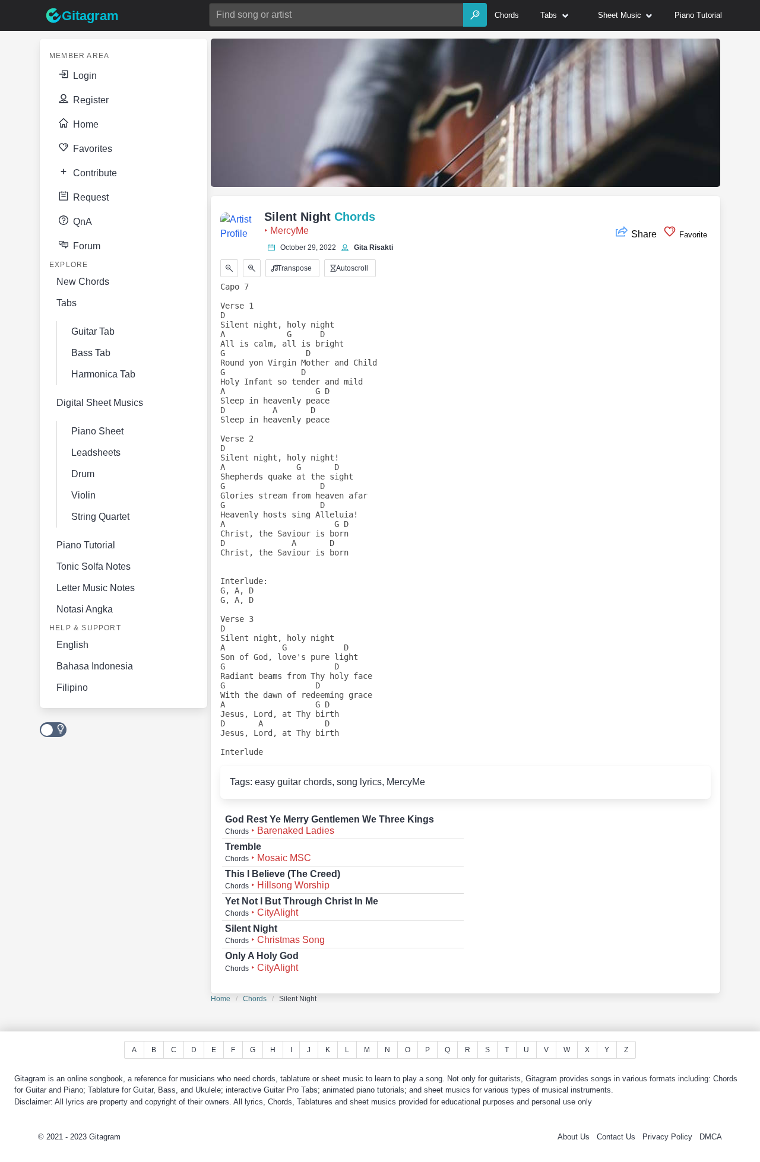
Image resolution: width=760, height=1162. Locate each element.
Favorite (692, 234)
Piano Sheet (97, 431)
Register (90, 100)
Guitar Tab (93, 331)
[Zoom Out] (229, 268)
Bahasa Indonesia (94, 666)
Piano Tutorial (85, 545)
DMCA (710, 1136)
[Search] (475, 15)
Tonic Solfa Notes (93, 566)
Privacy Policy (667, 1136)
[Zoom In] (252, 268)
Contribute (94, 173)
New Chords (82, 282)
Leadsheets (96, 452)
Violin (83, 495)
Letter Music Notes (95, 588)
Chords (255, 999)
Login (84, 76)
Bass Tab (90, 353)
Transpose (294, 268)
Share (644, 234)
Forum (85, 246)
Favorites (91, 149)
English (72, 645)
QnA (81, 222)
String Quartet (100, 517)
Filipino (72, 687)
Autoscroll (351, 268)
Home (85, 124)
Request (90, 197)
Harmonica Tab (103, 374)
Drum (82, 474)
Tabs (66, 303)
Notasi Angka (84, 609)
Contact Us (616, 1136)
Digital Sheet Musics (99, 403)
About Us (574, 1136)
